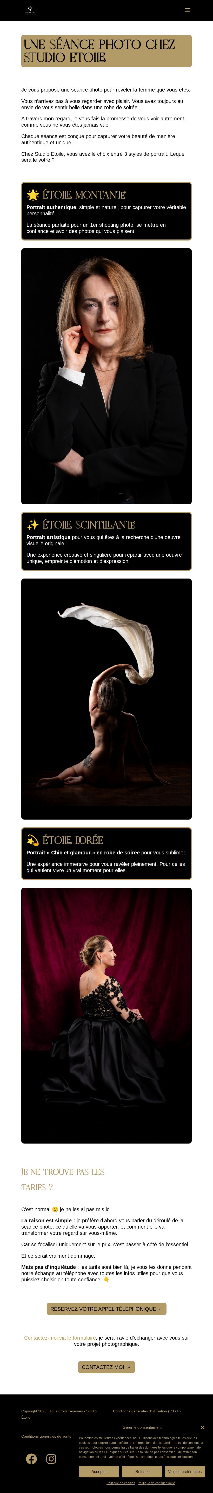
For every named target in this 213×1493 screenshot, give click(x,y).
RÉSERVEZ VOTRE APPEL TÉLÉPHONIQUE (103, 1309)
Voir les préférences (185, 1471)
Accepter (99, 1471)
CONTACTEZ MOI (103, 1367)
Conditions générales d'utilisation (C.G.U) (147, 1411)
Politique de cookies (120, 1483)
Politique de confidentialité (156, 1483)
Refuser (142, 1471)
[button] (202, 1427)
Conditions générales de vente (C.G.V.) (53, 1436)
